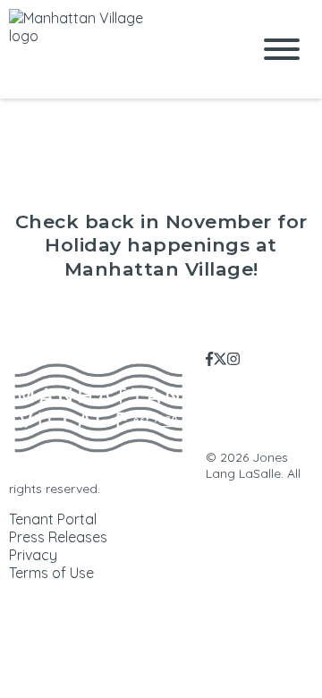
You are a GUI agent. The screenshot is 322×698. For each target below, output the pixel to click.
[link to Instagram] (233, 359)
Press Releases (58, 537)
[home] (116, 49)
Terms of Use (51, 573)
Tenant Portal (53, 519)
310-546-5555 (278, 432)
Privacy (33, 555)
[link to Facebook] (209, 359)
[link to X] (220, 359)
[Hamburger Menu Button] (281, 49)
